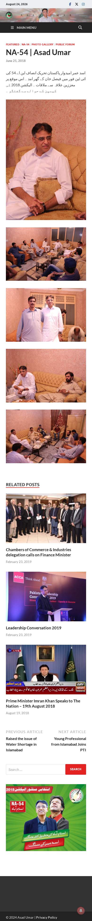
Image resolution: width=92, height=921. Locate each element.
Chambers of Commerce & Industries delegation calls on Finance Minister (38, 552)
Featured (12, 44)
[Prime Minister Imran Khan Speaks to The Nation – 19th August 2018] (46, 671)
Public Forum (65, 44)
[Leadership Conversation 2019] (46, 598)
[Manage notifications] (81, 910)
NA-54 (25, 44)
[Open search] (80, 27)
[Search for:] (46, 769)
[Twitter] (76, 4)
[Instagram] (83, 4)
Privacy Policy (46, 917)
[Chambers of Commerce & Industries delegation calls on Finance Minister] (46, 519)
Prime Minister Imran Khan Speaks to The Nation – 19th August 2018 (43, 703)
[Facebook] (70, 4)
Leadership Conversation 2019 (33, 627)
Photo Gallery (42, 44)
